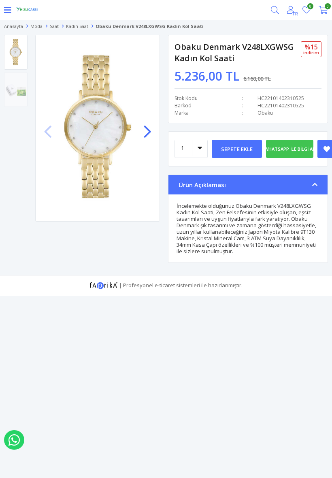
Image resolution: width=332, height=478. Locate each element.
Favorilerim (310, 7)
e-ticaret (165, 284)
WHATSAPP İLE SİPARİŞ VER (14, 440)
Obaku (265, 112)
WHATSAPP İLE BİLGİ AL (290, 149)
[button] (147, 128)
